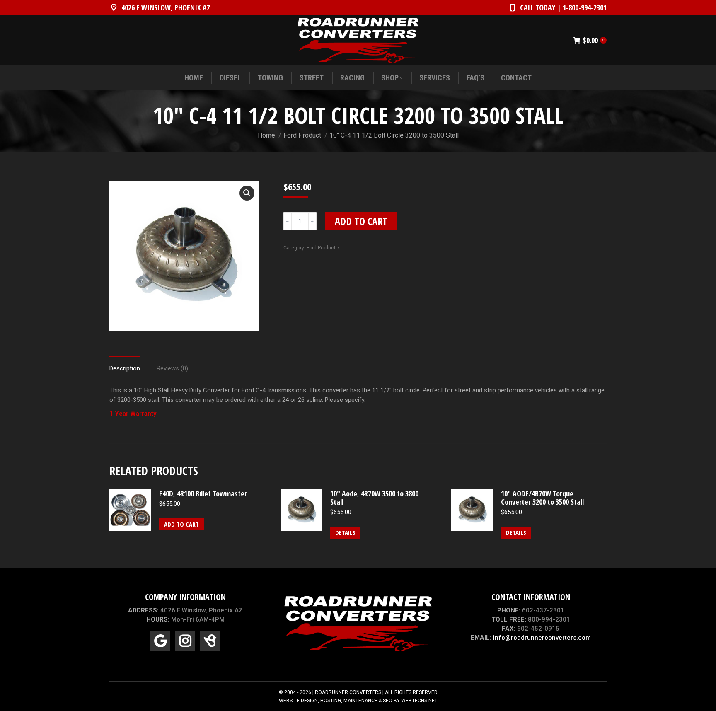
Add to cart (361, 221)
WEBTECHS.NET (419, 701)
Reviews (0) (172, 368)
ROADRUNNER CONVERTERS (348, 692)
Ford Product (321, 248)
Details (345, 532)
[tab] (124, 364)
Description (124, 368)
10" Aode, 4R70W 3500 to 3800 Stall (374, 497)
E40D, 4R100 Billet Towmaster (203, 493)
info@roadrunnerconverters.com (542, 637)
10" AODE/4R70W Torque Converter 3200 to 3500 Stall (542, 497)
